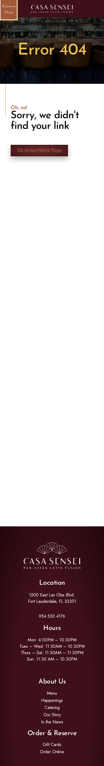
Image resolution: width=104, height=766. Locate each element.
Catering (52, 707)
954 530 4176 (52, 616)
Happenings (52, 700)
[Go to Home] (52, 9)
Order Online (52, 752)
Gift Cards (52, 744)
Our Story (52, 715)
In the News (52, 722)
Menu (52, 693)
